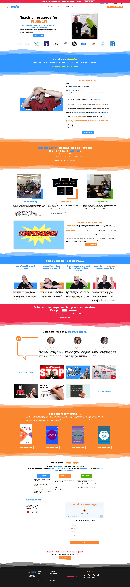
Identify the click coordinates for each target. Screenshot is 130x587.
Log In (122, 3)
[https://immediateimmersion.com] (13, 6)
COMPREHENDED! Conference (91, 222)
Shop (49, 6)
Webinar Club (38, 216)
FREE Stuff (68, 6)
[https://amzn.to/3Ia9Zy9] (52, 435)
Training (52, 6)
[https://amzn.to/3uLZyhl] (26, 434)
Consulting (63, 6)
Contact (115, 3)
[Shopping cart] (72, 6)
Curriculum (57, 6)
